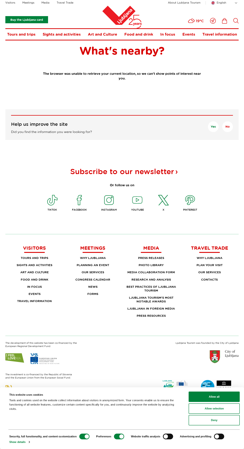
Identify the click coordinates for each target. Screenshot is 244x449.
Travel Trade (65, 2)
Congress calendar (92, 279)
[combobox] (225, 3)
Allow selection (214, 408)
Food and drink (138, 34)
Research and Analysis (151, 279)
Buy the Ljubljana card (26, 19)
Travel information (219, 34)
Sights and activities (62, 34)
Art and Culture (102, 34)
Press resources (151, 315)
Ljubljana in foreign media (151, 308)
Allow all (214, 396)
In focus (167, 34)
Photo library (151, 265)
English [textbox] (221, 2)
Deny (214, 420)
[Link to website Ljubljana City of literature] (216, 386)
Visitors (10, 2)
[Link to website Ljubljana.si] (224, 356)
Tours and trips (21, 34)
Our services (93, 272)
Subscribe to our (122, 171)
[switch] (119, 436)
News (93, 286)
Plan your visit (209, 265)
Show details (17, 441)
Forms (92, 293)
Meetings (28, 2)
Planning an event (93, 265)
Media (45, 2)
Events (188, 34)
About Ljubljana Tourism (184, 2)
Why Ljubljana (93, 257)
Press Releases (151, 257)
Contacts (209, 279)
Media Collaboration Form (151, 272)
